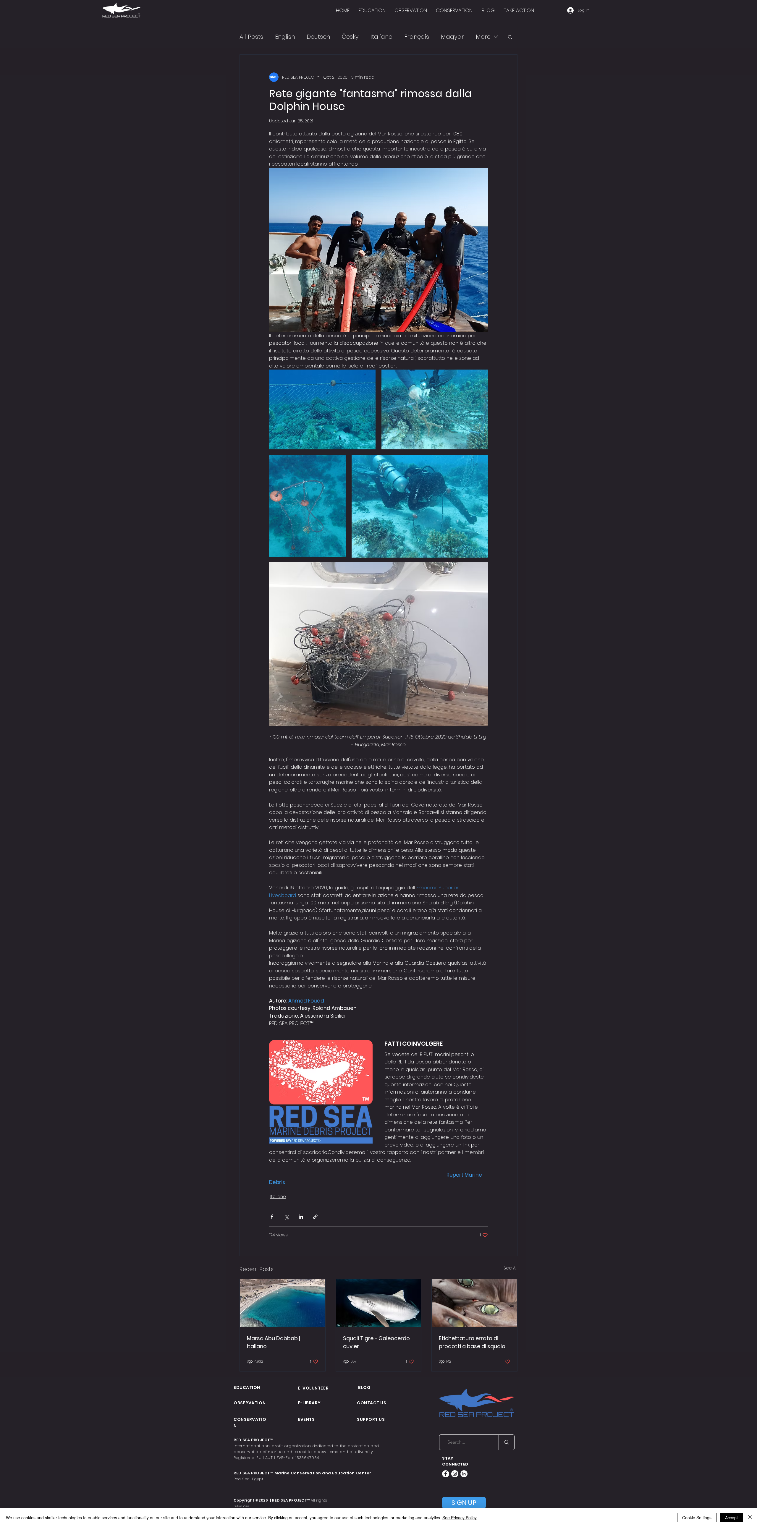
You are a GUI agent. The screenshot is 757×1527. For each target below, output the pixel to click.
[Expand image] (322, 409)
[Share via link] (315, 1217)
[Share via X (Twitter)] (286, 1217)
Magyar (452, 37)
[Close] (749, 1517)
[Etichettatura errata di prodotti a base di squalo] (474, 1303)
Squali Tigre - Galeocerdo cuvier (376, 1342)
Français (416, 37)
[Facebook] (445, 1473)
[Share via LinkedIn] (301, 1217)
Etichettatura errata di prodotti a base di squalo (472, 1342)
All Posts (251, 37)
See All (510, 1268)
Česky (350, 37)
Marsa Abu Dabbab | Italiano (273, 1342)
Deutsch (318, 37)
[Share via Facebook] (272, 1217)
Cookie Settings (696, 1517)
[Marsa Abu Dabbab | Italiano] (282, 1303)
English (285, 37)
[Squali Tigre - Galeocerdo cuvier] (378, 1303)
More (483, 37)
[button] (510, 36)
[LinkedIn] (464, 1473)
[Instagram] (454, 1473)
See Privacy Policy (459, 1517)
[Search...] (506, 1442)
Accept (731, 1517)
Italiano (381, 37)
